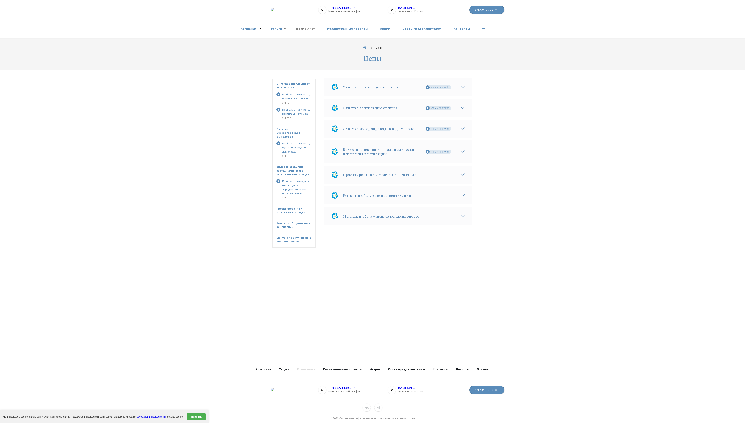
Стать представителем (422, 28)
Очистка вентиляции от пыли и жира (293, 85)
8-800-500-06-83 (341, 8)
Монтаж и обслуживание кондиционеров (293, 239)
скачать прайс (440, 87)
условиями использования (151, 416)
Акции (385, 28)
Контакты (407, 8)
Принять (196, 416)
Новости (462, 369)
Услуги (276, 28)
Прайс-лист (305, 28)
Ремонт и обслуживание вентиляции (293, 225)
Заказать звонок (487, 9)
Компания (249, 28)
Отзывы (483, 369)
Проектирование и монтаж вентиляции (290, 210)
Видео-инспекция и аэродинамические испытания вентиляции (292, 170)
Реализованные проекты (347, 28)
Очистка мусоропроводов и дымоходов (289, 132)
